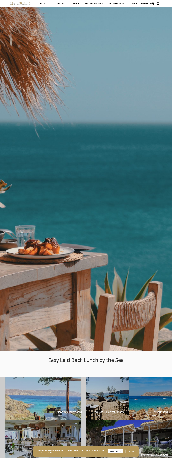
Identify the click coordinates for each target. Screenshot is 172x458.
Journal (144, 4)
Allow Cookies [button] (115, 451)
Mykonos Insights (93, 4)
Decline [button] (131, 451)
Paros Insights (115, 4)
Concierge (61, 4)
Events (76, 4)
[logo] (21, 4)
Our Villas (44, 4)
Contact (133, 4)
